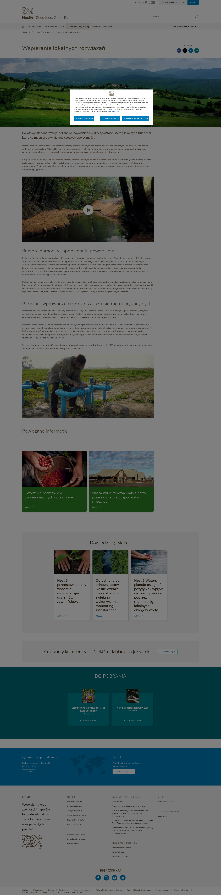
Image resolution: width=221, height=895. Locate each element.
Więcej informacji (114, 111)
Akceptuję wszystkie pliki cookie (136, 118)
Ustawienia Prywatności (84, 118)
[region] (111, 107)
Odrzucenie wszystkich (110, 118)
